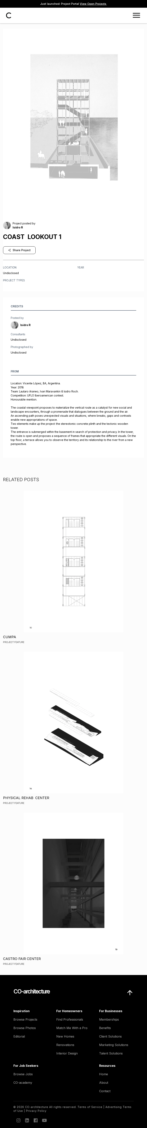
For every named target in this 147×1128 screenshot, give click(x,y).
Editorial (19, 1036)
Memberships (109, 1019)
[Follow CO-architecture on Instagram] (18, 1120)
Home (103, 1074)
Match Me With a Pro (71, 1028)
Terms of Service (90, 1107)
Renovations (65, 1045)
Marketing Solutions (113, 1045)
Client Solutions (110, 1036)
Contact (104, 1091)
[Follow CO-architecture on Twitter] (44, 1120)
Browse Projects (25, 1019)
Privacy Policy (36, 1110)
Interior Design (67, 1053)
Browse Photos (24, 1028)
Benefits (105, 1028)
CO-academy (22, 1083)
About (103, 1083)
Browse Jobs (23, 1074)
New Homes (65, 1036)
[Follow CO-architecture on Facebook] (35, 1120)
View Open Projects (93, 3)
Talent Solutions (111, 1053)
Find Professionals (69, 1019)
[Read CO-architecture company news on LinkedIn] (27, 1120)
